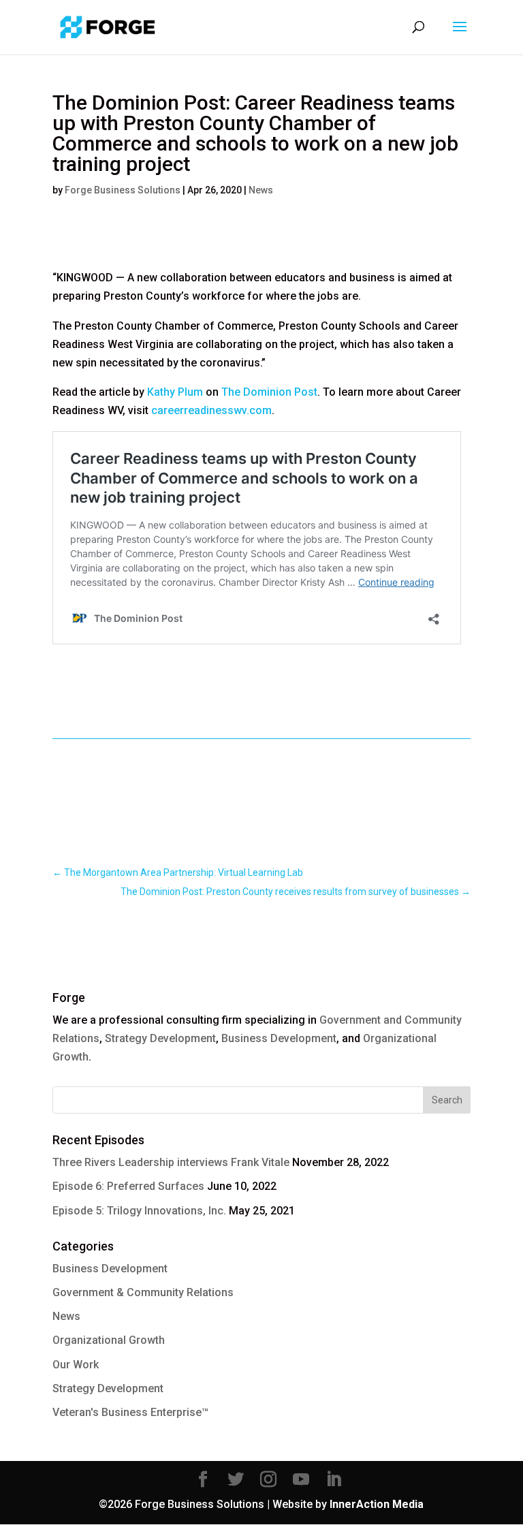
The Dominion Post (269, 392)
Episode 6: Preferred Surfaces (128, 1186)
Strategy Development (160, 1038)
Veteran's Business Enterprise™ (130, 1412)
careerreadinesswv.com (211, 410)
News (261, 190)
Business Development (278, 1038)
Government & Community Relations (143, 1292)
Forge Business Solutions (122, 190)
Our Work (75, 1364)
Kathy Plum (175, 392)
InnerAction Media (377, 1504)
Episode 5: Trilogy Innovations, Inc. (139, 1210)
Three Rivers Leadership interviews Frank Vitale (170, 1162)
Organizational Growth (108, 1340)
